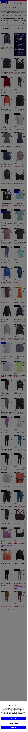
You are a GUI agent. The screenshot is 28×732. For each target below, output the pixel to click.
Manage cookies (13, 723)
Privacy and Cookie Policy (15, 713)
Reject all (13, 727)
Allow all (13, 719)
